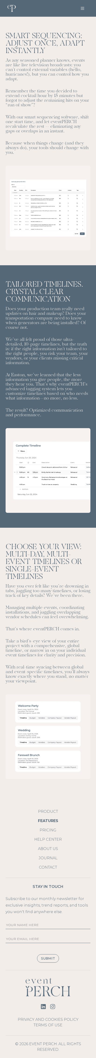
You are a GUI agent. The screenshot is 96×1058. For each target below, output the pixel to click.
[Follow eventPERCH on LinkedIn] (43, 1006)
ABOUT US (48, 848)
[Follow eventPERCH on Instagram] (52, 1006)
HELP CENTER (48, 839)
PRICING (48, 830)
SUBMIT (48, 958)
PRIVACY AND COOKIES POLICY (48, 1019)
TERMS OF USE (48, 1025)
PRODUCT (48, 811)
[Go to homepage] (48, 987)
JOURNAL (48, 858)
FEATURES (48, 821)
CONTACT (48, 867)
